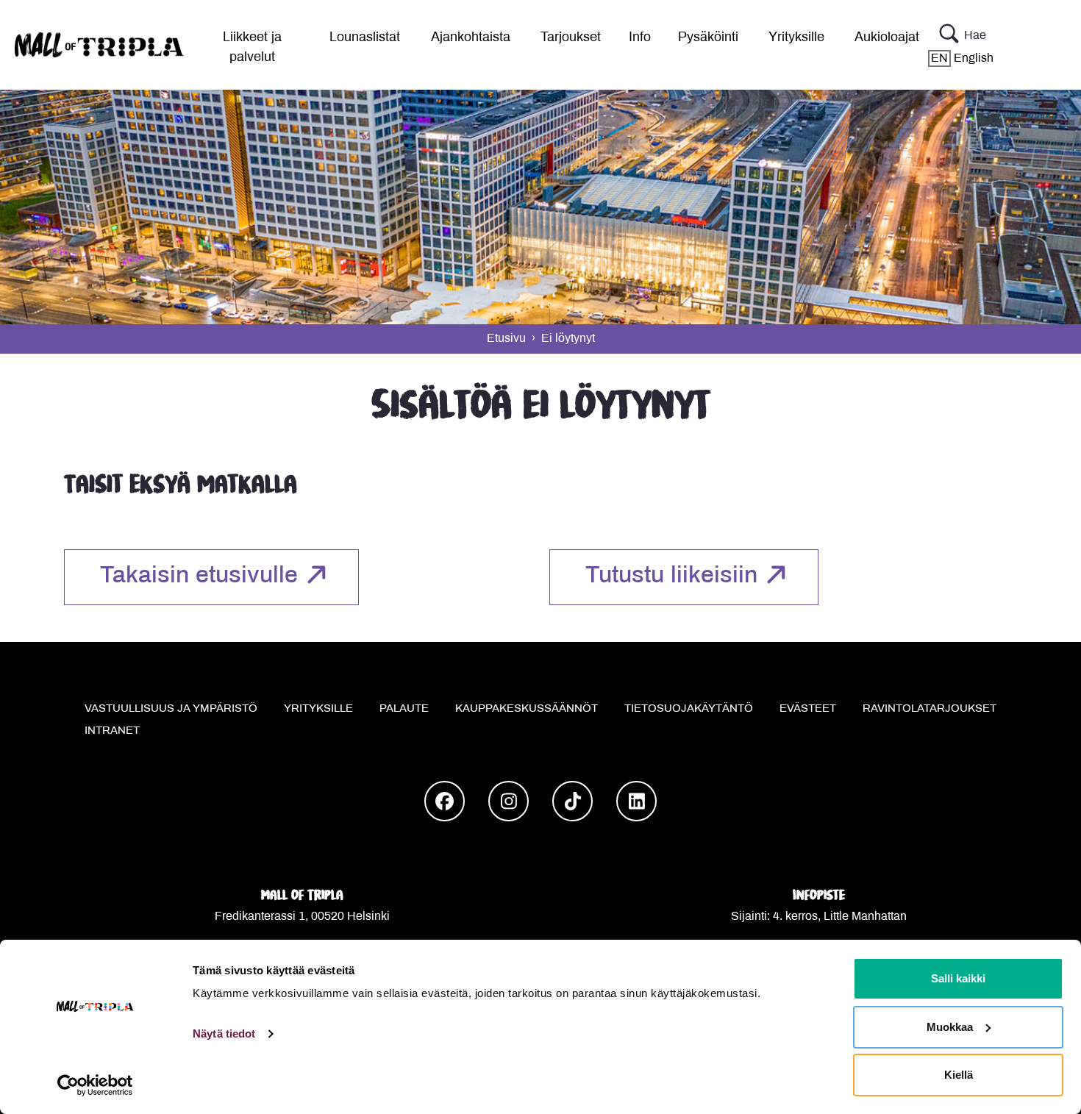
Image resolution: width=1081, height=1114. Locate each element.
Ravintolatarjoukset (929, 709)
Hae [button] (975, 35)
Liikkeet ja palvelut (252, 48)
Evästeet (807, 709)
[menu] (246, 45)
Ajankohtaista (470, 38)
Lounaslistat (364, 38)
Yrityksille (796, 38)
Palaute (404, 709)
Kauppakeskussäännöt (526, 709)
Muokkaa (950, 1027)
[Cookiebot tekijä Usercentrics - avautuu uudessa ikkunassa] (95, 1085)
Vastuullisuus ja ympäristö (171, 709)
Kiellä (958, 1074)
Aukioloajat (887, 38)
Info (640, 38)
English (962, 58)
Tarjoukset (570, 38)
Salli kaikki (958, 978)
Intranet (112, 731)
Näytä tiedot (224, 1033)
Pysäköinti (708, 38)
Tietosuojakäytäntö (688, 709)
